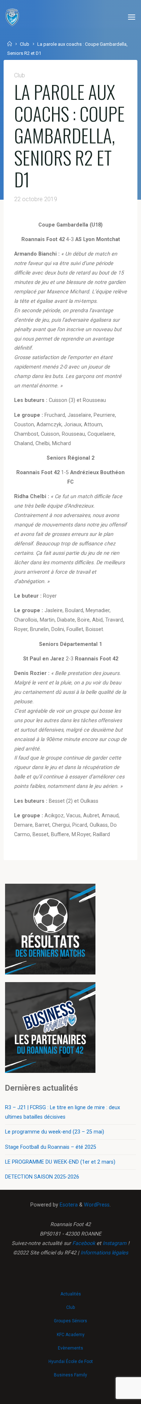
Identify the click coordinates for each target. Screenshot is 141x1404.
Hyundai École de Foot (70, 1361)
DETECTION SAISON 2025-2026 (42, 1177)
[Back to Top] (70, 1290)
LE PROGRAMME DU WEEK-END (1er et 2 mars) (60, 1162)
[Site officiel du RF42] (12, 17)
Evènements (70, 1348)
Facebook (83, 1243)
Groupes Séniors (70, 1320)
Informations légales (104, 1253)
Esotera (68, 1205)
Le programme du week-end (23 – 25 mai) (54, 1132)
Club (24, 44)
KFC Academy (71, 1334)
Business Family (70, 1374)
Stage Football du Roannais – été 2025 (50, 1147)
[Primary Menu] (131, 17)
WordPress (97, 1205)
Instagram (115, 1243)
